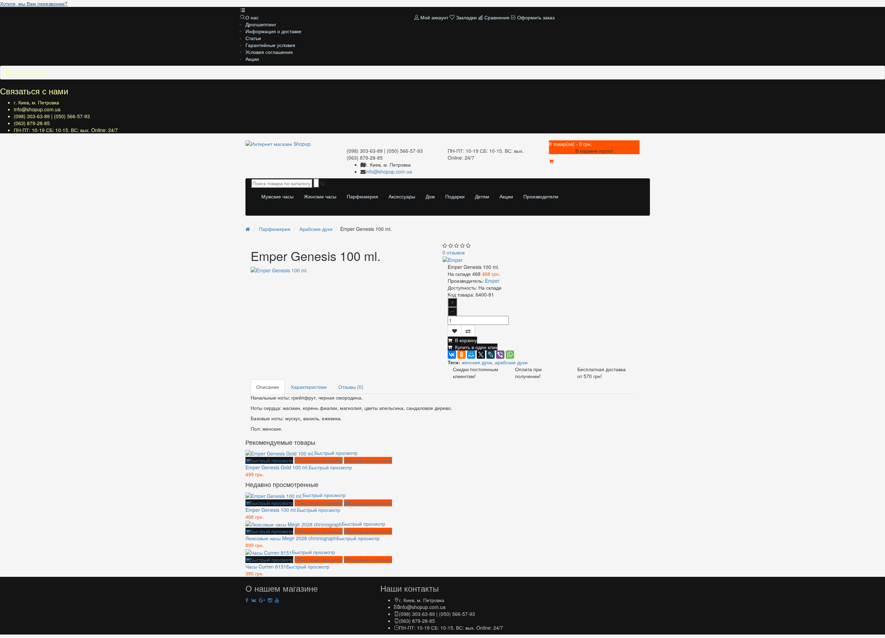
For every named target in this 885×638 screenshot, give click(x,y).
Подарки (455, 196)
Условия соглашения (269, 51)
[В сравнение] (468, 331)
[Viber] (500, 354)
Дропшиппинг (260, 24)
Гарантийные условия (270, 44)
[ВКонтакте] (452, 354)
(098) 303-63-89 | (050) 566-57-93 (52, 116)
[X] (481, 354)
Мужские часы (277, 196)
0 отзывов (453, 252)
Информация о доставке (273, 31)
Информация (27, 72)
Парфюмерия (362, 196)
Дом (430, 196)
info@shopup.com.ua (37, 109)
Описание (267, 386)
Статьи (253, 38)
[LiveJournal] (490, 354)
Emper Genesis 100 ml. (292, 509)
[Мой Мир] (471, 354)
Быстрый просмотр (335, 452)
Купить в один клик (474, 347)
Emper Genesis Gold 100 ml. (298, 467)
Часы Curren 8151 (287, 566)
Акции (252, 58)
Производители (540, 196)
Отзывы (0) (350, 386)
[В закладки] (455, 331)
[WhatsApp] (510, 354)
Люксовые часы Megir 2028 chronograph (312, 538)
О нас (252, 17)
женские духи (477, 362)
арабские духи (511, 362)
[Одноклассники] (461, 354)
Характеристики (309, 386)
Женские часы (320, 196)
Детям (482, 196)
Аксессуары (402, 196)
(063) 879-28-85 (32, 123)
